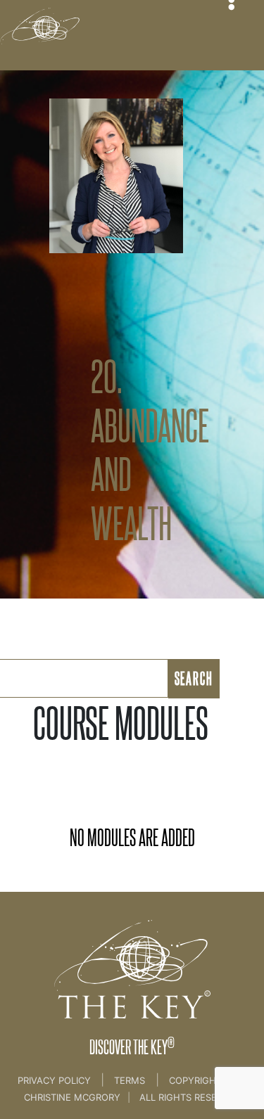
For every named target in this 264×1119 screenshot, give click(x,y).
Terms (129, 1080)
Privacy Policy (56, 1080)
